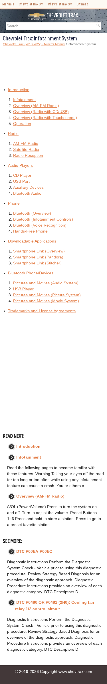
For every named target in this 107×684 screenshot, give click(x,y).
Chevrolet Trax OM (31, 4)
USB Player (23, 289)
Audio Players (20, 165)
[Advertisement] (53, 66)
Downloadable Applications (32, 241)
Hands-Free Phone (30, 231)
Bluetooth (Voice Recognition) (39, 225)
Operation (22, 123)
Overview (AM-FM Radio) (36, 105)
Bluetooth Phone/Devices (30, 273)
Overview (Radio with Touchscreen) (45, 117)
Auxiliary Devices (28, 187)
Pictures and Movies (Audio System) (45, 283)
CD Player (22, 175)
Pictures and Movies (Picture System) (47, 295)
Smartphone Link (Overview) (39, 251)
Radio (13, 133)
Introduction (18, 89)
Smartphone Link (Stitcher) (37, 263)
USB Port (21, 181)
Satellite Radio (26, 149)
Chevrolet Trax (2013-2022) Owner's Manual (34, 44)
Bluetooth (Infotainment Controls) (43, 219)
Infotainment (24, 99)
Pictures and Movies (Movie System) (46, 301)
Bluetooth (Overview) (32, 213)
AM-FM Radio (25, 143)
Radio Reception (28, 155)
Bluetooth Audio (27, 193)
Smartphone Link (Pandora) (38, 257)
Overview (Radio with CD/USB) (41, 111)
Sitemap (82, 4)
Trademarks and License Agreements (42, 311)
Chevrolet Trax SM (60, 4)
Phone (14, 203)
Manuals (8, 4)
